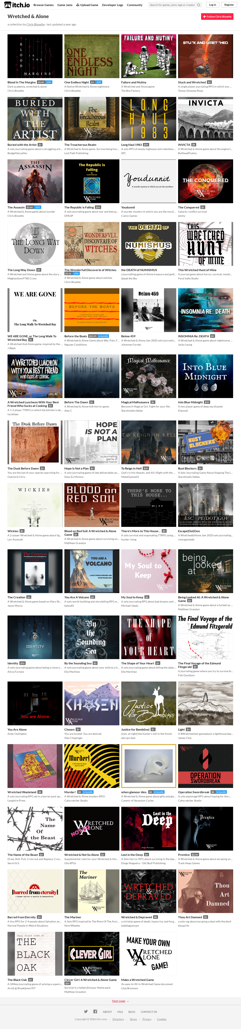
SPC (123, 153)
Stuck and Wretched (192, 82)
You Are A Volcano (76, 597)
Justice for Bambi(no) (135, 729)
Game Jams (64, 5)
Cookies (161, 1019)
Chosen (69, 729)
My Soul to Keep (132, 597)
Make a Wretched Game (137, 979)
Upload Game (89, 5)
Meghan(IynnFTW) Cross (22, 278)
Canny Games (129, 215)
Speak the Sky (129, 278)
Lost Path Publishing (76, 153)
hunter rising (128, 539)
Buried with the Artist (22, 144)
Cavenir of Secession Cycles (137, 800)
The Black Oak (17, 979)
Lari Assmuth (15, 539)
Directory (118, 1019)
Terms (133, 1019)
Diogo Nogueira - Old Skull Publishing (143, 863)
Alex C (68, 410)
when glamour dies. (134, 792)
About (107, 1011)
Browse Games (44, 5)
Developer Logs (112, 5)
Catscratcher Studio (76, 800)
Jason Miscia (15, 605)
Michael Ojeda (129, 605)
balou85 (69, 605)
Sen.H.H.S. (13, 863)
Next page (118, 1001)
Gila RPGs (70, 863)
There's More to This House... (141, 531)
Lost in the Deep (132, 854)
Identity (13, 663)
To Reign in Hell (131, 468)
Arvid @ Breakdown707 (21, 988)
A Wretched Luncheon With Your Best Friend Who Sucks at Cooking (33, 403)
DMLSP (68, 215)
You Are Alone (17, 729)
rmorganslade (186, 539)
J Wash (12, 348)
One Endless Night (76, 82)
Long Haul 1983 (131, 144)
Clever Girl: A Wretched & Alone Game (90, 979)
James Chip (184, 737)
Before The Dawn (76, 402)
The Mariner (72, 917)
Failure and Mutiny (133, 82)
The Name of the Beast (23, 854)
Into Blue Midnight (190, 402)
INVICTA (184, 144)
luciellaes (13, 414)
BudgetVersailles (17, 153)
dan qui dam (128, 737)
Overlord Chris (16, 476)
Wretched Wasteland (22, 792)
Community (135, 5)
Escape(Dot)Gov (189, 531)
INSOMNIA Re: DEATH (193, 336)
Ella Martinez (72, 671)
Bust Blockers (187, 468)
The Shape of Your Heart (137, 663)
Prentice (184, 854)
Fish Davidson (186, 675)
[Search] (198, 5)
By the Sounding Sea (78, 663)
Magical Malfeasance (135, 402)
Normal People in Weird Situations (28, 925)
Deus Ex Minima (73, 476)
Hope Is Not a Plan (76, 468)
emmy (181, 215)
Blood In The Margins (22, 82)
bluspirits (183, 925)
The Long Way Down (21, 270)
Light (181, 729)
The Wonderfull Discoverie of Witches (90, 270)
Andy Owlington (17, 733)
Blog (131, 1011)
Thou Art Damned (190, 917)
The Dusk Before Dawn (23, 468)
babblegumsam (130, 925)
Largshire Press (16, 800)
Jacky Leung (185, 344)
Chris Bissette (36, 24)
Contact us (149, 1011)
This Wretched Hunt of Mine (197, 270)
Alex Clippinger (73, 737)
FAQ (120, 1011)
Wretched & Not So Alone (81, 854)
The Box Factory (130, 90)
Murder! (70, 792)
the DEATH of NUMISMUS (139, 270)
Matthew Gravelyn (75, 543)
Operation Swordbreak (193, 792)
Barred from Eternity (22, 917)
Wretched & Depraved (136, 917)
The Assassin (16, 207)
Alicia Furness (16, 671)
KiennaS (183, 410)
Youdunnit (128, 207)
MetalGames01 (130, 476)
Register (229, 4)
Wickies (13, 531)
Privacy (147, 1019)
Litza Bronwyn (129, 988)
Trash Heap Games (189, 863)
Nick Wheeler (72, 925)
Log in (212, 4)
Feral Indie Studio (188, 278)
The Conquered (188, 207)
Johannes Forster (131, 344)
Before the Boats (75, 336)
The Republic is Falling (79, 207)
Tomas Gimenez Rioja (190, 90)
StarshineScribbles (132, 410)
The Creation (16, 597)
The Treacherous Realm (80, 144)
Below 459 (128, 336)
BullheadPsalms (187, 153)
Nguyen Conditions (75, 344)
